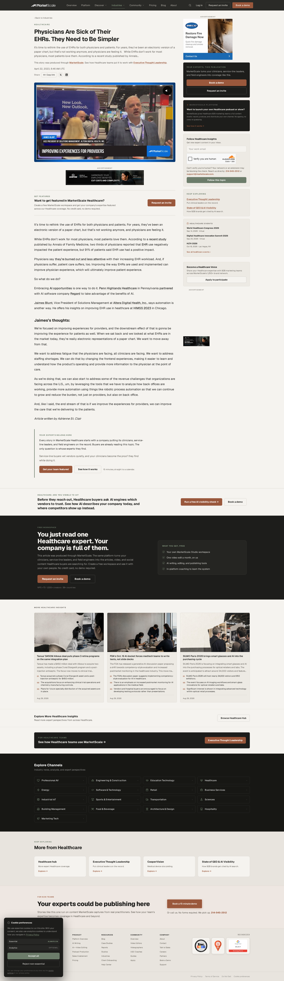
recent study (157, 239)
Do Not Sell (226, 976)
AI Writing (76, 943)
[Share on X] (60, 75)
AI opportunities (61, 288)
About (173, 5)
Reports (104, 947)
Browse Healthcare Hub (233, 718)
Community (136, 5)
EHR (145, 244)
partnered (166, 288)
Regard (75, 293)
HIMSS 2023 (142, 308)
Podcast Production (80, 952)
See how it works (87, 469)
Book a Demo (165, 960)
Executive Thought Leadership (150, 62)
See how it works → (195, 126)
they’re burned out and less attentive (80, 259)
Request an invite (218, 5)
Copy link (51, 75)
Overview (72, 5)
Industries (117, 5)
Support (163, 964)
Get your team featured (56, 469)
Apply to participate (216, 279)
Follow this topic (216, 180)
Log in (199, 5)
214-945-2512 (232, 171)
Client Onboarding (109, 960)
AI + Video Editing (79, 947)
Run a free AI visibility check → (201, 501)
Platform (85, 5)
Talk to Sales (165, 947)
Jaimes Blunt (43, 303)
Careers (163, 952)
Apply (132, 960)
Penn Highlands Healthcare (118, 288)
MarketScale (76, 62)
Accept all (33, 956)
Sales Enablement (79, 956)
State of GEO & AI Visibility (201, 207)
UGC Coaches (136, 952)
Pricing (152, 5)
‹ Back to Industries (43, 18)
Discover (99, 5)
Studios (104, 952)
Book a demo (216, 82)
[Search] (190, 5)
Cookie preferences (242, 976)
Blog (163, 5)
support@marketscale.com (200, 174)
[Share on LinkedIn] (66, 75)
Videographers (136, 947)
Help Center (106, 964)
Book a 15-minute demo (184, 903)
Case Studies (107, 943)
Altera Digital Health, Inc (129, 303)
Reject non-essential (34, 963)
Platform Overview (80, 939)
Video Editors (136, 943)
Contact (163, 943)
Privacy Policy (196, 976)
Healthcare (42, 24)
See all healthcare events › (199, 252)
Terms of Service (212, 976)
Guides (133, 956)
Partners (163, 956)
